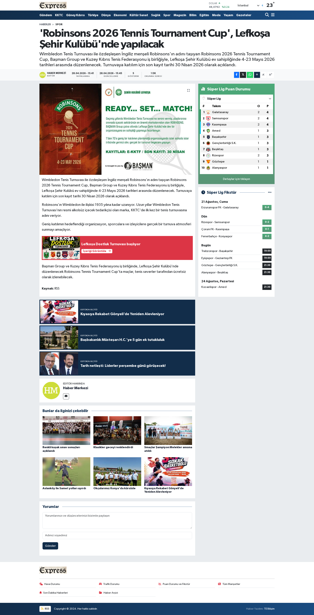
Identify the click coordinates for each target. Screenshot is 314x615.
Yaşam (228, 15)
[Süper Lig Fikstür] (269, 192)
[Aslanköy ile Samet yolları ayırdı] (66, 471)
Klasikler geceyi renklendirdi (113, 447)
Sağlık (155, 15)
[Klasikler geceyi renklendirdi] (117, 430)
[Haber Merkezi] (51, 390)
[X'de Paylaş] (243, 75)
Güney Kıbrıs (75, 15)
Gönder (50, 545)
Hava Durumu (52, 584)
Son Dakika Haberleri (55, 592)
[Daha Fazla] (257, 75)
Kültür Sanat (139, 15)
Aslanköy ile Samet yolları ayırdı (64, 488)
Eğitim (204, 15)
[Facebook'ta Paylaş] (236, 75)
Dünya (106, 15)
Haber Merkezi (75, 388)
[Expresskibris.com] (53, 5)
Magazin (180, 15)
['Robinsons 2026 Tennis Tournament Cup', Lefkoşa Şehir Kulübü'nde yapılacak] (117, 129)
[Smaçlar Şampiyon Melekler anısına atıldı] (168, 430)
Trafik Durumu (111, 584)
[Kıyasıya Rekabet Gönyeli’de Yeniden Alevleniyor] (168, 471)
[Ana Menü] (272, 15)
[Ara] (267, 15)
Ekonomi (120, 15)
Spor (166, 15)
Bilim (192, 15)
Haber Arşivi (111, 592)
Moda (216, 15)
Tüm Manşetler (231, 584)
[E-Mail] (66, 396)
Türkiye (93, 15)
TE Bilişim (269, 608)
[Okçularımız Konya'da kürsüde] (117, 471)
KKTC (59, 15)
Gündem (45, 15)
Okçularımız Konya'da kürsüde (114, 488)
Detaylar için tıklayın (236, 179)
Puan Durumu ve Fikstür (176, 584)
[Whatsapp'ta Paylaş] (250, 75)
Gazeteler (243, 15)
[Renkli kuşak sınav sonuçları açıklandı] (66, 430)
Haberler (45, 24)
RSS (46, 608)
